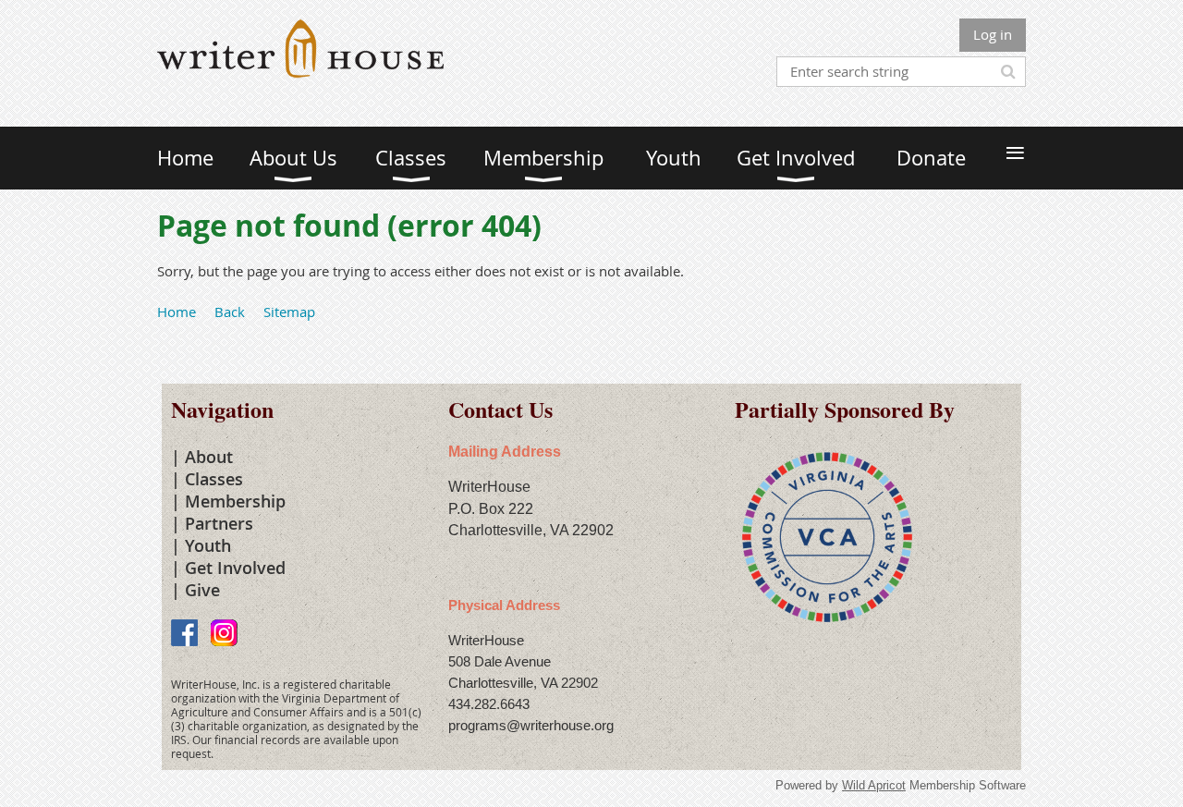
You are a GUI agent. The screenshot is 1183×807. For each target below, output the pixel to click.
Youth (208, 545)
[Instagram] (224, 632)
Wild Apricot (874, 785)
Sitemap (289, 311)
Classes (214, 479)
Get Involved (235, 567)
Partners (219, 523)
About (209, 457)
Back (229, 311)
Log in (992, 34)
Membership (235, 501)
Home (176, 311)
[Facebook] (184, 632)
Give (202, 590)
